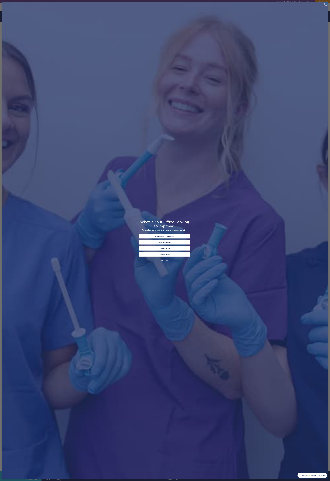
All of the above (165, 254)
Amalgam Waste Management (164, 236)
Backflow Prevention (164, 242)
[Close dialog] (326, 3)
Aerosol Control (165, 248)
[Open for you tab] (324, 475)
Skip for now (164, 260)
